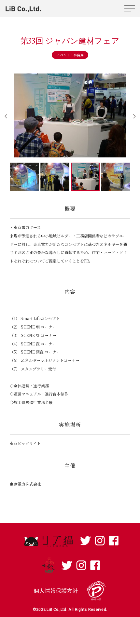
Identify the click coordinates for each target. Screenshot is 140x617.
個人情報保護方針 (56, 590)
